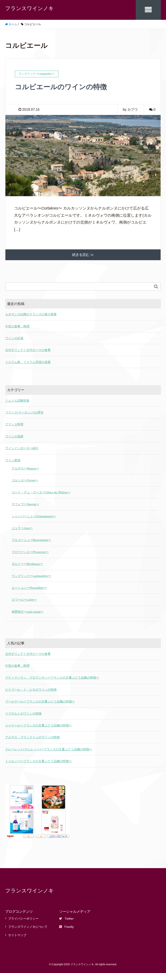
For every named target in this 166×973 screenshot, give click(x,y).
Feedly (69, 926)
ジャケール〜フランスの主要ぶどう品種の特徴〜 (38, 725)
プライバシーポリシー (23, 918)
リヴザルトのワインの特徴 (23, 713)
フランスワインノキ (29, 8)
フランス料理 (14, 424)
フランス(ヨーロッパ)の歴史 (24, 412)
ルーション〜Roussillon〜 (29, 587)
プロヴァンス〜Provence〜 (30, 552)
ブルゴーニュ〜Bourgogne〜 (31, 540)
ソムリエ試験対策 (17, 400)
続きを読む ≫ (83, 254)
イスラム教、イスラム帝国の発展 (28, 362)
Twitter (69, 918)
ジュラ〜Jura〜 (22, 528)
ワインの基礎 (14, 436)
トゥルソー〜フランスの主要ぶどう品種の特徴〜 (38, 761)
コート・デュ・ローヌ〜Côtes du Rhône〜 (41, 492)
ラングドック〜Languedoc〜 (31, 576)
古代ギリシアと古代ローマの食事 (28, 350)
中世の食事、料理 (17, 326)
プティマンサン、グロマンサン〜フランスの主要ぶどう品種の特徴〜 (52, 677)
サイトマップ (17, 935)
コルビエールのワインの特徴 (61, 87)
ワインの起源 (14, 338)
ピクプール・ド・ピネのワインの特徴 (31, 689)
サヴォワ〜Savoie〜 (25, 504)
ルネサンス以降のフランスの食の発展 (31, 314)
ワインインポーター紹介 (21, 448)
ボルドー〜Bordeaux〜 (27, 564)
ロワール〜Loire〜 (24, 599)
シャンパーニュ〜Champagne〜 (34, 516)
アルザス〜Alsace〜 (25, 468)
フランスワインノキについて (28, 926)
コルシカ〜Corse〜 (25, 480)
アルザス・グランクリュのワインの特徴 (32, 737)
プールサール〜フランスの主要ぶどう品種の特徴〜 (40, 701)
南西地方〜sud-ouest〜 (27, 611)
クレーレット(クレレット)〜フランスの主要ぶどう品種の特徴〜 (48, 749)
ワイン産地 (12, 460)
